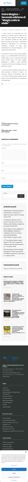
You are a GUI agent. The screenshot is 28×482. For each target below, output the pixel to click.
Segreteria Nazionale (8, 400)
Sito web (3, 178)
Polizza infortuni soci (8, 449)
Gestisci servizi (14, 465)
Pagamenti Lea (6, 424)
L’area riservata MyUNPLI (9, 420)
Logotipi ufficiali (6, 407)
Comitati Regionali (7, 402)
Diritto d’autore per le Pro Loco (10, 422)
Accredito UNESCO (8, 396)
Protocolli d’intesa (7, 398)
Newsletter (16, 8)
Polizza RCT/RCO (7, 444)
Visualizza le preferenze (14, 477)
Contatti (5, 405)
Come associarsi (7, 418)
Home (2, 8)
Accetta (14, 469)
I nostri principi (6, 390)
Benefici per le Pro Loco (9, 429)
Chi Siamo (5, 388)
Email (3, 170)
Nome (3, 163)
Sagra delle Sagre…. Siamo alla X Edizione (9, 131)
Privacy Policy (6, 376)
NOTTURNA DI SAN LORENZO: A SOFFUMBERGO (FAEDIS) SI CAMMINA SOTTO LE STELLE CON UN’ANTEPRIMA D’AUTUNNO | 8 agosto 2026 (14, 233)
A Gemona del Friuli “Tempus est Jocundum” (9, 124)
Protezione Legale (7, 446)
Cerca (5, 193)
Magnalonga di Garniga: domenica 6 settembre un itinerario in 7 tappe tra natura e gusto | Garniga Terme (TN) (14, 283)
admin (24, 29)
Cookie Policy (14, 480)
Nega (14, 473)
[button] (26, 452)
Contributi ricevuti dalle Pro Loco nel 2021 (13, 431)
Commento (4, 148)
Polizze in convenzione (8, 442)
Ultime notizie (8, 277)
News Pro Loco (10, 8)
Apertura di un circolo (8, 427)
